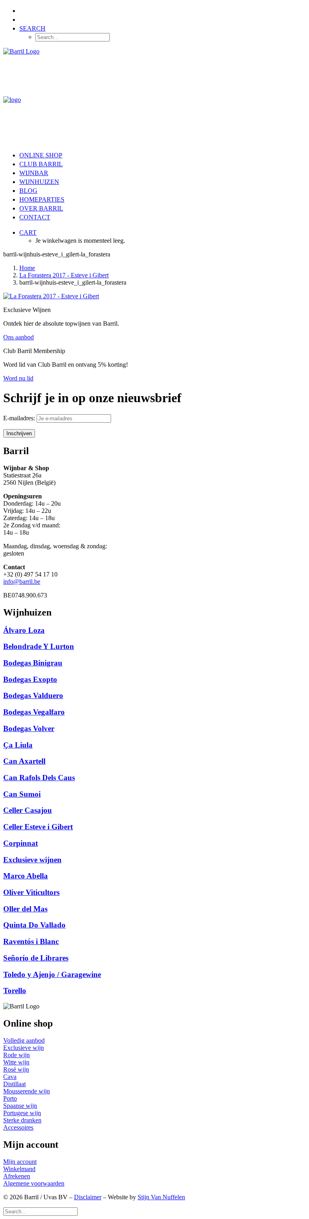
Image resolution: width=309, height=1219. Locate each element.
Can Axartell (24, 761)
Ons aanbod (18, 337)
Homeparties (41, 199)
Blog (28, 190)
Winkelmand (19, 1168)
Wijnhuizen (39, 181)
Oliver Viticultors (31, 892)
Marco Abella (25, 876)
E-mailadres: (20, 418)
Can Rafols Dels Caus (39, 777)
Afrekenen (16, 1176)
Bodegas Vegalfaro (34, 712)
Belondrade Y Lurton (38, 646)
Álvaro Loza (24, 630)
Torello (14, 990)
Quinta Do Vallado (34, 925)
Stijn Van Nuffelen (161, 1197)
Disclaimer (87, 1197)
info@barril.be (21, 581)
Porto (10, 1098)
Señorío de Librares (35, 958)
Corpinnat (20, 843)
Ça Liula (18, 745)
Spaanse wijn (20, 1105)
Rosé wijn (16, 1069)
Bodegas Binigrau (32, 663)
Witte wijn (16, 1062)
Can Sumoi (22, 794)
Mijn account (20, 1161)
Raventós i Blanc (31, 941)
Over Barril (41, 208)
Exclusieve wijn (23, 1047)
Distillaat (14, 1084)
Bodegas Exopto (30, 679)
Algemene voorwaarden (33, 1183)
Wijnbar (33, 172)
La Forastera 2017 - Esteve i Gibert (64, 275)
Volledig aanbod (24, 1040)
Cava (9, 1076)
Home (27, 267)
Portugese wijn (22, 1112)
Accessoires (18, 1127)
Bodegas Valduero (33, 695)
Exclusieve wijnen (32, 859)
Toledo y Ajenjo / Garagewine (52, 974)
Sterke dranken (22, 1120)
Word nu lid (18, 378)
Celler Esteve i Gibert (38, 826)
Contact (34, 217)
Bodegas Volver (28, 728)
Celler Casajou (27, 810)
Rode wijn (16, 1055)
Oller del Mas (25, 909)
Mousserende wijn (26, 1091)
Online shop (40, 155)
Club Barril (41, 164)
